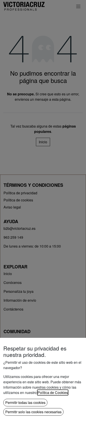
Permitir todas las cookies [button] (25, 402)
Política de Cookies (52, 392)
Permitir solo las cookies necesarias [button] (33, 411)
